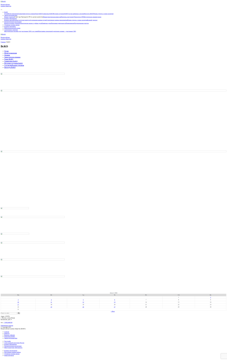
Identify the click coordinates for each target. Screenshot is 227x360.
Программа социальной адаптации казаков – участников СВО (57, 31)
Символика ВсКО (47, 13)
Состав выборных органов (76, 13)
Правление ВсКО (9, 336)
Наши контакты (9, 355)
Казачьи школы (8, 20)
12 (83, 302)
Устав (6, 13)
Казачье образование (10, 344)
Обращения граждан (7, 325)
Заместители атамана (28, 13)
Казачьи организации (10, 350)
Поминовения (70, 23)
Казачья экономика (10, 26)
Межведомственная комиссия (52, 17)
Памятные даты (46, 23)
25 (51, 307)
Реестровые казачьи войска (12, 352)
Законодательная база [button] (10, 15)
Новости (6, 333)
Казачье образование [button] (10, 18)
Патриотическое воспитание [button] (13, 21)
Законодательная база (10, 338)
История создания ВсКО (60, 13)
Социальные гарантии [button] (11, 29)
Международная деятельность (13, 347)
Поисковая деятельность (58, 23)
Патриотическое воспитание (13, 346)
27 (114, 307)
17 (18, 304)
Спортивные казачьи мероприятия (56, 20)
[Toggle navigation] (1, 9)
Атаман (20, 13)
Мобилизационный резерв (12, 28)
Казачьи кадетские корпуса (21, 20)
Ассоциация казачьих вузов (38, 20)
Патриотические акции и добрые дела (30, 23)
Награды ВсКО (88, 13)
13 (114, 302)
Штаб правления (13, 13)
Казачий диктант (92, 20)
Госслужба (7, 341)
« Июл (113, 311)
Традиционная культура (81, 23)
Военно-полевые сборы (11, 23)
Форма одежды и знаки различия (103, 13)
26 (83, 307)
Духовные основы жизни (12, 25)
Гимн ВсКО (38, 13)
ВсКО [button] (6, 12)
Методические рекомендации (92, 17)
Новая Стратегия (9, 17)
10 (18, 302)
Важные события (9, 335)
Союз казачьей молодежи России (14, 343)
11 (51, 302)
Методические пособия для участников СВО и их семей (21, 31)
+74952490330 (8, 322)
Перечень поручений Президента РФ (72, 17)
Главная (6, 332)
